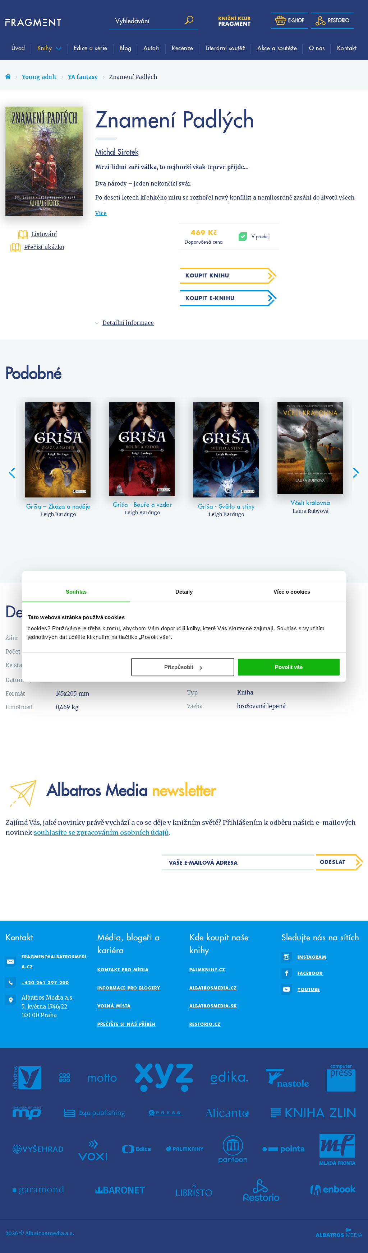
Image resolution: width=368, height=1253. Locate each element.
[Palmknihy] (185, 1149)
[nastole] (287, 1077)
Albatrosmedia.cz (213, 988)
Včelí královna (310, 503)
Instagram (312, 957)
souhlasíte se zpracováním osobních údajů (101, 832)
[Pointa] (283, 1149)
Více (101, 213)
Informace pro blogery (128, 988)
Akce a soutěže (277, 48)
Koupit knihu (207, 275)
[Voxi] (92, 1149)
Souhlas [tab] (76, 592)
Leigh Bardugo (58, 514)
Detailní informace (128, 322)
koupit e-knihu (210, 298)
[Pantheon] (232, 1149)
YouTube (309, 989)
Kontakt (347, 48)
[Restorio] (261, 1190)
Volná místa (114, 1006)
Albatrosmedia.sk (213, 1006)
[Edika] (229, 1077)
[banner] (27, 22)
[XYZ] (164, 1077)
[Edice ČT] (136, 1149)
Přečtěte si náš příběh (126, 1024)
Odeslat (332, 862)
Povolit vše (289, 667)
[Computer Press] (341, 1077)
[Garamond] (38, 1190)
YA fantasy (83, 77)
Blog (126, 48)
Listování (44, 234)
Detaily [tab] (184, 592)
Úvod (18, 48)
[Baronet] (120, 1190)
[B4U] (94, 1113)
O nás (317, 48)
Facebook (310, 973)
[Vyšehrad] (37, 1149)
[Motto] (102, 1077)
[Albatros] (27, 1077)
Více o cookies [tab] (291, 592)
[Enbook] (333, 1190)
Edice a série (90, 48)
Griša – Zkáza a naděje (58, 506)
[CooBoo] (65, 1077)
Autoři (151, 48)
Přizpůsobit (178, 667)
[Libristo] (194, 1190)
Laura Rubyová (310, 511)
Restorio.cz (205, 1024)
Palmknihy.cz (207, 970)
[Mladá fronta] (337, 1149)
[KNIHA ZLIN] (313, 1113)
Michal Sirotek (116, 152)
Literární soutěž (225, 48)
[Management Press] (27, 1113)
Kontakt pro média (123, 970)
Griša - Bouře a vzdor (142, 505)
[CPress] (165, 1113)
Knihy (45, 48)
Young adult (39, 77)
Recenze (182, 48)
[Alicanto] (227, 1113)
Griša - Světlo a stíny (226, 506)
